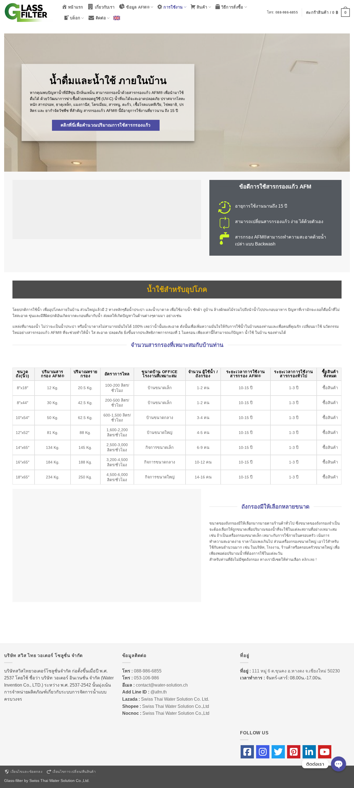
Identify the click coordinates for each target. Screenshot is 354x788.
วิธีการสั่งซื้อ (232, 7)
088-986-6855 (286, 12)
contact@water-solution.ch (162, 685)
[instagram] (262, 751)
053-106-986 (146, 678)
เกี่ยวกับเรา (105, 7)
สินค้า (202, 7)
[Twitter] (278, 751)
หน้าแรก (75, 7)
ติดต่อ (101, 18)
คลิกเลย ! (309, 559)
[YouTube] (324, 751)
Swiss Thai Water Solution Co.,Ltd (175, 706)
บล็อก (75, 18)
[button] (328, 12)
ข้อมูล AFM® (138, 7)
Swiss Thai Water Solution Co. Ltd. (175, 699)
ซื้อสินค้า (330, 388)
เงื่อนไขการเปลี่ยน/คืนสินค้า (74, 772)
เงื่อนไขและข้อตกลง (26, 772)
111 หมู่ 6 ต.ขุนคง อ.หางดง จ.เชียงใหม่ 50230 (296, 671)
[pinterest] (293, 751)
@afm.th (158, 692)
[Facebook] (247, 751)
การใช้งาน (173, 7)
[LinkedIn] (309, 751)
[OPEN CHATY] (338, 763)
